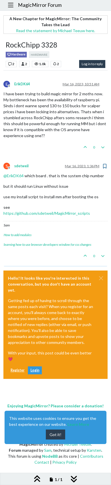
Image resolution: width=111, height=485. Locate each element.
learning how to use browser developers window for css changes (47, 244)
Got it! (55, 434)
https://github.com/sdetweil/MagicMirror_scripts (46, 213)
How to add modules (18, 235)
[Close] (101, 278)
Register (17, 370)
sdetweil (21, 166)
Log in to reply (92, 64)
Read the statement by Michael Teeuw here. (55, 30)
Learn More (78, 424)
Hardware (18, 54)
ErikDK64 (22, 84)
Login (34, 370)
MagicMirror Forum (40, 5)
